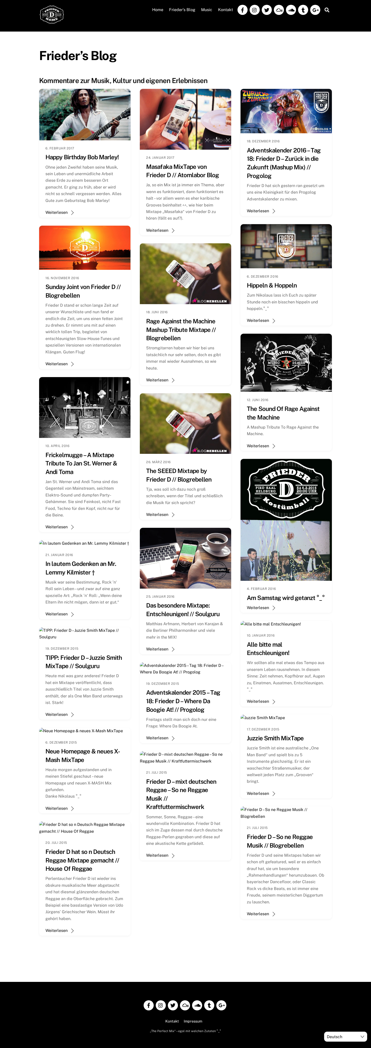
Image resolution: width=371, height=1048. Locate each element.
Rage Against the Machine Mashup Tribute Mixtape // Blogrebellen (181, 330)
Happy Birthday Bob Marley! (82, 157)
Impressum (193, 1021)
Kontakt (225, 9)
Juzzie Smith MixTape (275, 738)
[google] (315, 9)
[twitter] (267, 9)
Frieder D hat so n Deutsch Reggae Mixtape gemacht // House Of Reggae (82, 860)
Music (206, 9)
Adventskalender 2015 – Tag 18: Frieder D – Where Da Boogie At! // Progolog (183, 701)
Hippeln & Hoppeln (272, 285)
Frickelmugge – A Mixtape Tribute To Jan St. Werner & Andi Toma (81, 463)
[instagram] (255, 9)
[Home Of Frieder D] (51, 22)
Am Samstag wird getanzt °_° (286, 597)
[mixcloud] (279, 9)
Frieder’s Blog (182, 9)
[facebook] (242, 9)
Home (157, 9)
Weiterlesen (56, 212)
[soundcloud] (291, 9)
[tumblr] (303, 9)
